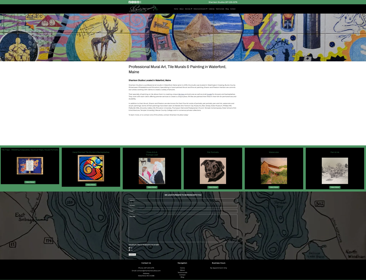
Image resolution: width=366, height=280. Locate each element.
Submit (132, 254)
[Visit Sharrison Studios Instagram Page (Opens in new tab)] (135, 2)
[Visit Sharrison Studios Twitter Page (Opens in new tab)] (132, 2)
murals (209, 94)
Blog (227, 9)
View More (30, 182)
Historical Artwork (199, 9)
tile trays (181, 94)
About (181, 9)
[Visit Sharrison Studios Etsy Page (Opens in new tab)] (140, 2)
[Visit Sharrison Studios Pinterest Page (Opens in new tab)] (138, 2)
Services (188, 9)
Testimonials (220, 9)
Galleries (211, 9)
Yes (131, 250)
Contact (233, 9)
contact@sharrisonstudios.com (149, 271)
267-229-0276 (231, 2)
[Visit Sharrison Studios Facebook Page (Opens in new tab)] (130, 2)
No (131, 248)
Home (176, 9)
